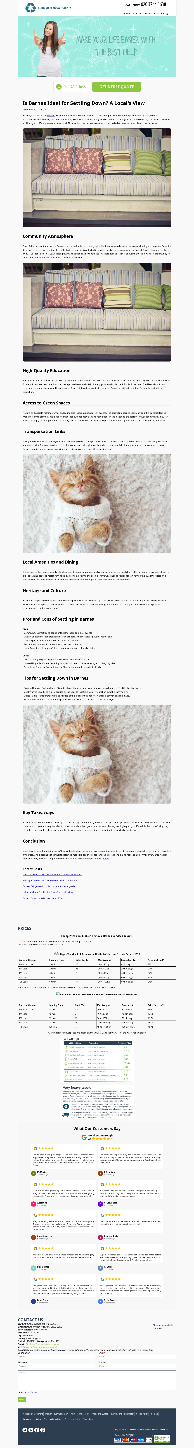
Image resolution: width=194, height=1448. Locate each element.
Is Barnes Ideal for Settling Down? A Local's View (48, 892)
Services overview (72, 1419)
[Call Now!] (153, 5)
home (106, 858)
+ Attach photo (28, 1392)
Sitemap (157, 1325)
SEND (22, 1399)
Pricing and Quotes (100, 1414)
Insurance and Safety (32, 1419)
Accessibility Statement (33, 1414)
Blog (165, 13)
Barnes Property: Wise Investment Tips (43, 897)
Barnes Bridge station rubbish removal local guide (49, 886)
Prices (148, 13)
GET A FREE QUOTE (116, 86)
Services (126, 13)
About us (154, 1414)
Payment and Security (80, 1414)
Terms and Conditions (53, 1419)
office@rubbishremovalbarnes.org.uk (42, 1344)
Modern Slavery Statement (56, 1414)
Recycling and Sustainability (122, 1414)
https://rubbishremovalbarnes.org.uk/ (40, 1347)
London (51, 115)
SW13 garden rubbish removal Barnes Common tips (50, 880)
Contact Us (157, 13)
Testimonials (137, 13)
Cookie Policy (142, 1414)
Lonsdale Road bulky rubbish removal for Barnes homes (52, 874)
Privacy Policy (88, 1419)
